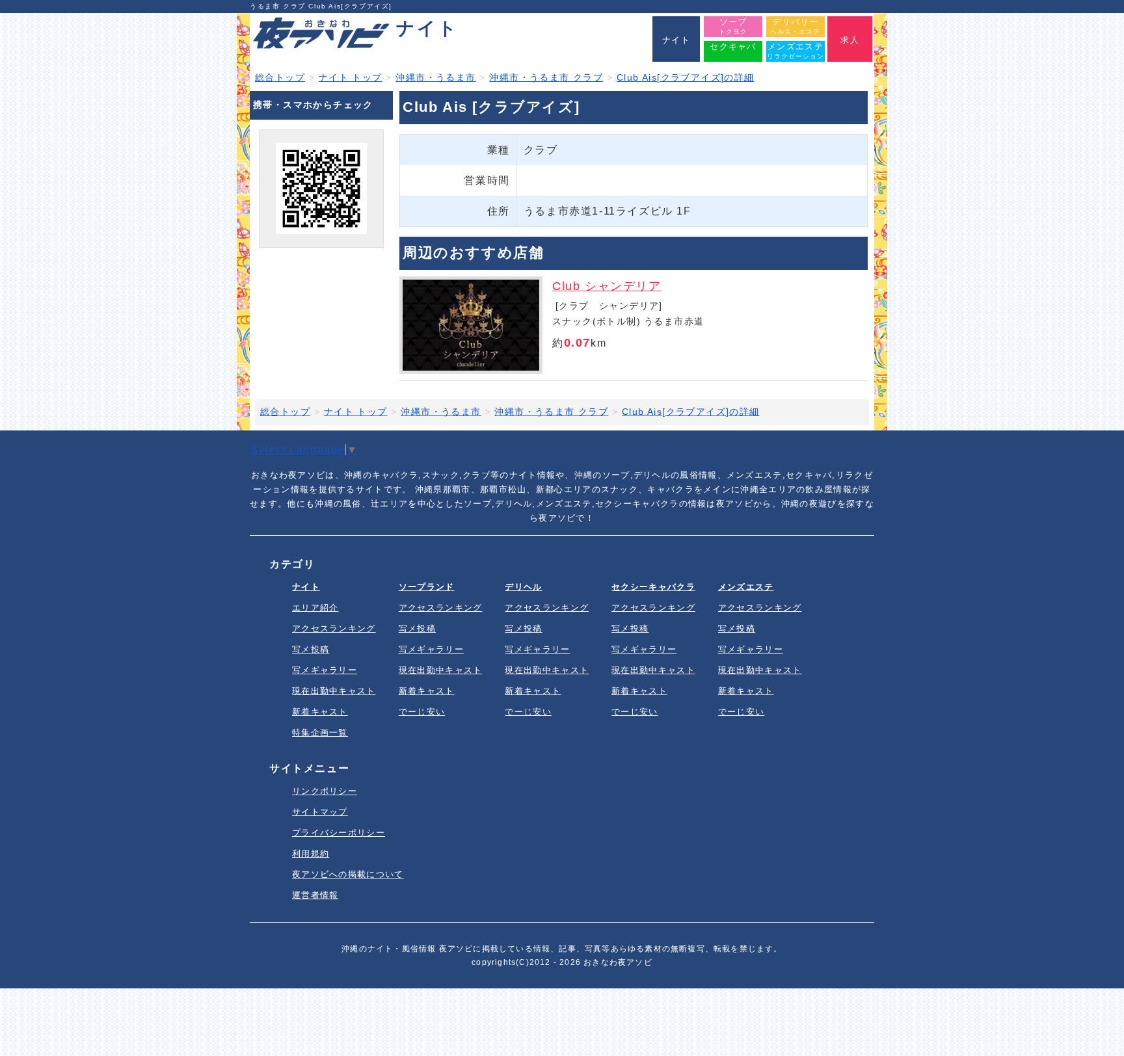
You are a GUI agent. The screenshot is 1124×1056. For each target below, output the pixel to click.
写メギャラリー (324, 670)
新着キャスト (320, 712)
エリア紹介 (315, 608)
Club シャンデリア (607, 286)
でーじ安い (422, 712)
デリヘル (523, 587)
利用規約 (310, 853)
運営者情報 (315, 895)
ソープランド (427, 587)
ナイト (306, 587)
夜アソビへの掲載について (348, 874)
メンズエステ (746, 587)
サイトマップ (320, 812)
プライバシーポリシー (338, 833)
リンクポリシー (324, 791)
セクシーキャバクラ (653, 587)
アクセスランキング (334, 628)
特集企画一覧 (320, 732)
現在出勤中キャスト (334, 691)
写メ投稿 (310, 649)
